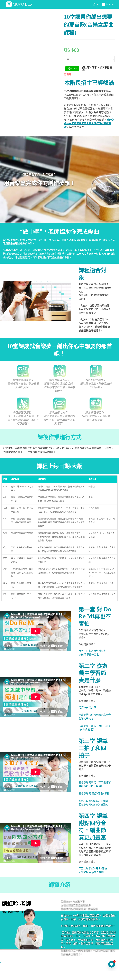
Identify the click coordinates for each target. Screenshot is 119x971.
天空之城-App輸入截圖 (91, 872)
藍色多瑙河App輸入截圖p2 (93, 804)
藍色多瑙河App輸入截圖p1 (93, 800)
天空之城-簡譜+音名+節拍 (93, 868)
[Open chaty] (111, 964)
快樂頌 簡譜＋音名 (89, 654)
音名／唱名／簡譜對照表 (92, 650)
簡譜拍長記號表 (87, 707)
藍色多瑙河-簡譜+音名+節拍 (94, 793)
